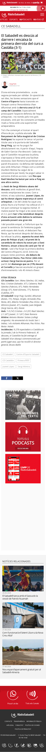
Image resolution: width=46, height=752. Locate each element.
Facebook (16, 745)
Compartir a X (17, 378)
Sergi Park (12, 84)
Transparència (19, 721)
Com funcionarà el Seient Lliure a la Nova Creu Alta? (22, 634)
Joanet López (8, 366)
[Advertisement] (23, 500)
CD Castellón (8, 360)
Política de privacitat (23, 729)
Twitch (29, 745)
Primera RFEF (23, 360)
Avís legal (10, 725)
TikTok (23, 745)
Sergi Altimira (24, 366)
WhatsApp (41, 745)
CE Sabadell (7, 354)
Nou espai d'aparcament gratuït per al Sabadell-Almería (21, 671)
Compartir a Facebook (6, 378)
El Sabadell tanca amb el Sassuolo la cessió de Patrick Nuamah (20, 597)
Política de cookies (32, 725)
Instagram (4, 745)
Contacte (8, 721)
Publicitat (19, 725)
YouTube (35, 745)
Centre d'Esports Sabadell (27, 354)
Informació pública (34, 721)
